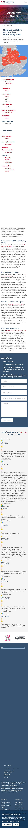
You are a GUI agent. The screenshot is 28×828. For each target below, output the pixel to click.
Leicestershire (7, 104)
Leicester (7, 107)
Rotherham (8, 161)
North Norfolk (6, 136)
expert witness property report (16, 304)
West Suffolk (6, 166)
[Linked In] (4, 794)
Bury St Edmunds (9, 170)
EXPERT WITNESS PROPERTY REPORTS (6, 810)
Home (2, 25)
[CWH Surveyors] (7, 2)
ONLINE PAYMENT (19, 808)
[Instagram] (7, 794)
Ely (5, 85)
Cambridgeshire (8, 79)
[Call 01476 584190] (22, 2)
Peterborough (8, 83)
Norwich (7, 138)
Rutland (5, 147)
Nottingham (8, 144)
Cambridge (8, 82)
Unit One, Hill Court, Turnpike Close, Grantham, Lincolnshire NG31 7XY (9, 774)
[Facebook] (1, 794)
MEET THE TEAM (19, 802)
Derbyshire (6, 88)
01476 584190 (8, 362)
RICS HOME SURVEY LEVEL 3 (6, 806)
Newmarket (8, 168)
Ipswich (7, 171)
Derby (6, 90)
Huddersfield (8, 162)
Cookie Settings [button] (7, 824)
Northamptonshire (8, 110)
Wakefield (7, 158)
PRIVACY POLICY (19, 810)
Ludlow (7, 118)
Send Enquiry (7, 420)
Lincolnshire (6, 94)
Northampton (8, 112)
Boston (7, 98)
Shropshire (6, 116)
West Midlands (7, 150)
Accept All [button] (16, 824)
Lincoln (7, 96)
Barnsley (7, 159)
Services (4, 799)
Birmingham (8, 152)
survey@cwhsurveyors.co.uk (13, 364)
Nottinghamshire (8, 142)
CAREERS (17, 806)
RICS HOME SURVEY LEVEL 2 (6, 803)
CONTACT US (18, 804)
